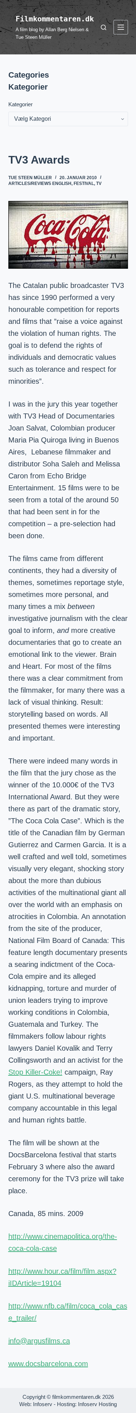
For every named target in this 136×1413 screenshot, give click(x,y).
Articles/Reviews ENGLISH (39, 183)
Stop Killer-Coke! (35, 1072)
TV (99, 183)
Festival (84, 183)
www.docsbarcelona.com (48, 1364)
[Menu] (121, 27)
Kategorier (20, 104)
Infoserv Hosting (97, 1404)
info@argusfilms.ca (39, 1341)
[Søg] (103, 27)
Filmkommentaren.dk (55, 19)
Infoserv (42, 1404)
